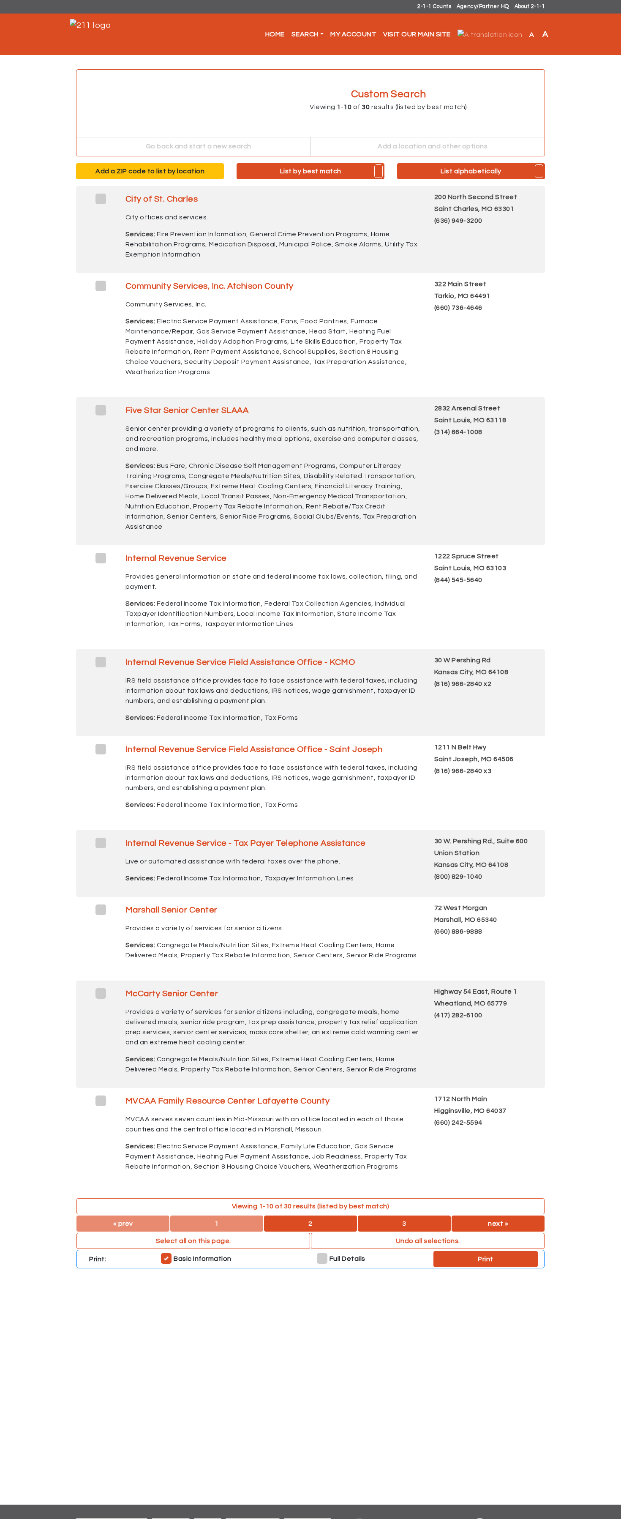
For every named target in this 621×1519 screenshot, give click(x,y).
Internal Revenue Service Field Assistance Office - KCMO (240, 662)
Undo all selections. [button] (428, 1241)
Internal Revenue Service (176, 558)
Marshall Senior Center (171, 910)
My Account (353, 34)
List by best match (310, 171)
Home (275, 34)
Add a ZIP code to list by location (149, 171)
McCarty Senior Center (171, 993)
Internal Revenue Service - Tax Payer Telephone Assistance (245, 843)
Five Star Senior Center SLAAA (187, 410)
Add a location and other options (432, 146)
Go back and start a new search (197, 146)
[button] (490, 34)
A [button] (538, 34)
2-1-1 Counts (434, 6)
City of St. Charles (161, 199)
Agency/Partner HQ (483, 6)
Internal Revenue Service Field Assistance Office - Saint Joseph (254, 749)
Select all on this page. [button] (193, 1241)
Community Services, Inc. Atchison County (209, 286)
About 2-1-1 (530, 6)
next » (498, 1223)
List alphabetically (471, 171)
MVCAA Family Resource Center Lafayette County (227, 1101)
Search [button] (305, 34)
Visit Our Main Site (417, 34)
